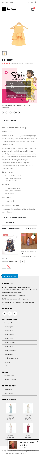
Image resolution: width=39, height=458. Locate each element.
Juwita (6, 366)
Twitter (8, 112)
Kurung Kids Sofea (10, 350)
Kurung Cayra (8, 327)
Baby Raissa (5, 257)
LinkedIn (12, 112)
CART (11, 2)
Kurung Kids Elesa (9, 342)
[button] (4, 9)
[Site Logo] (11, 9)
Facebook (4, 112)
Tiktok (15, 313)
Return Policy (8, 390)
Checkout (5, 2)
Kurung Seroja (8, 338)
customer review (17, 63)
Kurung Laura (8, 346)
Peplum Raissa (30, 251)
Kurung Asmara (9, 335)
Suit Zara (7, 362)
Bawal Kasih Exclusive (11, 358)
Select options (15, 237)
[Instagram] (32, 2)
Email (19, 112)
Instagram (9, 313)
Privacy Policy (8, 394)
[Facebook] (28, 2)
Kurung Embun (8, 331)
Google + (15, 112)
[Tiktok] (35, 2)
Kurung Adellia (8, 323)
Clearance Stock (12, 257)
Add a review (29, 63)
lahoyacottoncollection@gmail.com (18, 299)
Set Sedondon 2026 (10, 380)
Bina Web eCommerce (19, 453)
